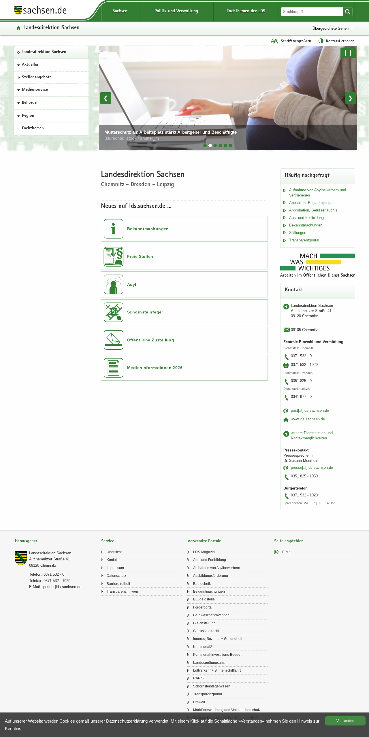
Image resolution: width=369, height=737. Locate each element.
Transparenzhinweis (123, 591)
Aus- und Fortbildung (306, 218)
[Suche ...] (348, 11)
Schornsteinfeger (145, 312)
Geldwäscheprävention (211, 615)
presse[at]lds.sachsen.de (312, 467)
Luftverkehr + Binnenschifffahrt (217, 670)
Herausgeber (26, 541)
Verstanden (345, 721)
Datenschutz (116, 576)
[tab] (205, 145)
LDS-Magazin (204, 552)
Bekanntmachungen (148, 228)
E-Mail (287, 552)
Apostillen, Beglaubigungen (311, 203)
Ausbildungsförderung (210, 576)
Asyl (131, 284)
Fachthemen (33, 128)
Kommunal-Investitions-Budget (217, 655)
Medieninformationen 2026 (154, 367)
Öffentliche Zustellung (150, 340)
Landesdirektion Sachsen (44, 52)
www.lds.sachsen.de (308, 419)
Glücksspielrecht (206, 631)
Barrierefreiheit (118, 584)
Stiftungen (297, 232)
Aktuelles (30, 65)
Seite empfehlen (289, 541)
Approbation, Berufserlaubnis (313, 210)
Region (28, 116)
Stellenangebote (37, 77)
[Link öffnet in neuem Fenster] (40, 14)
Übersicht (114, 552)
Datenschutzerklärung (127, 721)
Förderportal (202, 607)
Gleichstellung (204, 623)
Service (107, 541)
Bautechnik (202, 584)
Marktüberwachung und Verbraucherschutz (227, 710)
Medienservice (35, 90)
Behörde (29, 103)
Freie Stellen (140, 256)
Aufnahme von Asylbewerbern (216, 568)
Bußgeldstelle (204, 599)
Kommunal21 (203, 647)
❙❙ (348, 53)
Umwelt (199, 702)
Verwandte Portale (204, 541)
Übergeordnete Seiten (330, 28)
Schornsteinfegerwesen (211, 686)
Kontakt (112, 560)
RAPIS (198, 678)
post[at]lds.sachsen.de (310, 410)
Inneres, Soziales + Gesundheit (217, 639)
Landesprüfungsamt (209, 663)
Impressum (115, 568)
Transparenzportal (304, 240)
